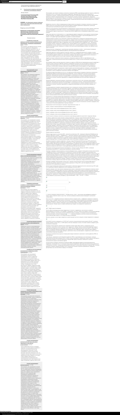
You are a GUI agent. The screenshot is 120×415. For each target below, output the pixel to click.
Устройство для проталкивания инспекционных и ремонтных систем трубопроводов (30, 251)
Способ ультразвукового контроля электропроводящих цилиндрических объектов (31, 117)
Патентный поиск (5, 2)
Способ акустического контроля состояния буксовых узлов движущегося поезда (31, 223)
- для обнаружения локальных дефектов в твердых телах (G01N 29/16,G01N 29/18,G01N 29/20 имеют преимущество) (31, 23)
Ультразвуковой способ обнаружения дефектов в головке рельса (29, 71)
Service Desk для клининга (5, 411)
